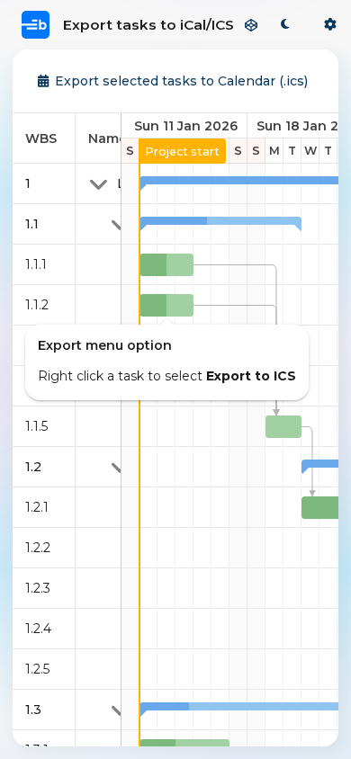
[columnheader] (44, 138)
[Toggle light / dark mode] (285, 25)
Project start (182, 151)
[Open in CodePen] (251, 25)
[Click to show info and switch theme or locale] (330, 25)
